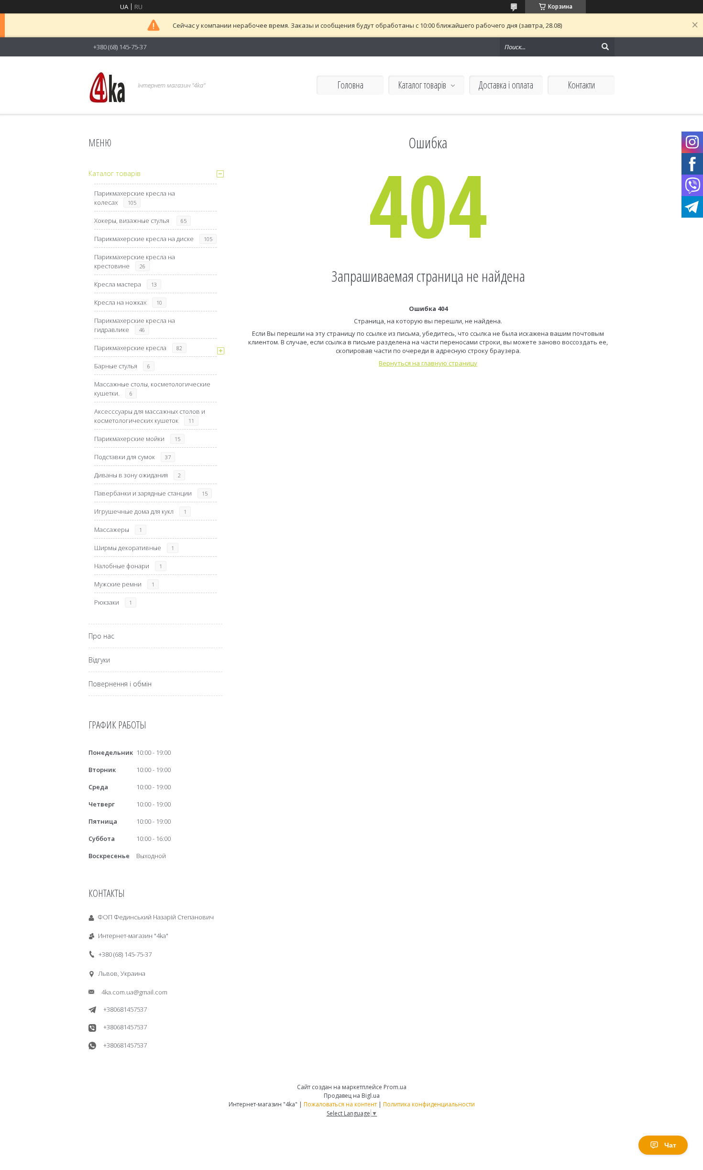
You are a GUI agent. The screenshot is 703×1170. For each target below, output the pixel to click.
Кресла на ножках (120, 302)
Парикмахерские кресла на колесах (134, 198)
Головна (350, 84)
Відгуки (99, 659)
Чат (670, 1145)
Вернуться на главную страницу (428, 363)
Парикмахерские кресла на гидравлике (134, 325)
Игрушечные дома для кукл (134, 511)
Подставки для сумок (124, 457)
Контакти (581, 84)
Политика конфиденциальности (429, 1104)
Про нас (101, 635)
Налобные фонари (121, 566)
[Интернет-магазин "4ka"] (107, 85)
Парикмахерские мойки (129, 438)
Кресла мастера (117, 284)
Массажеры (111, 529)
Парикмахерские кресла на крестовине (134, 261)
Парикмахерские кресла (130, 347)
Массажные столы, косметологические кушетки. (152, 388)
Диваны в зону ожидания (131, 475)
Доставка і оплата (506, 84)
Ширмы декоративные (127, 547)
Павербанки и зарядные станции (143, 493)
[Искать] (605, 46)
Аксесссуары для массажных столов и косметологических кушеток (149, 416)
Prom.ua (395, 1087)
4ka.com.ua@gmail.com (134, 992)
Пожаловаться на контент (340, 1104)
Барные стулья (115, 366)
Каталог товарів (422, 84)
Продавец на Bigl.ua (352, 1096)
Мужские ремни (118, 584)
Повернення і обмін (120, 683)
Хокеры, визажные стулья (132, 220)
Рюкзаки (106, 602)
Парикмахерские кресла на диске (144, 238)
